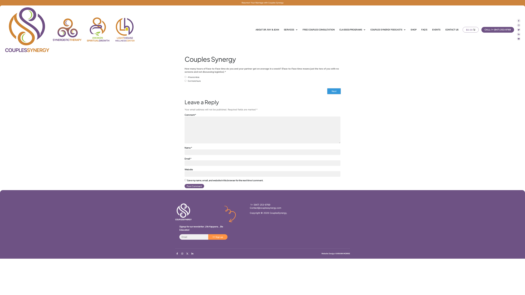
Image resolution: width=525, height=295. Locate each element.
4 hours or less (193, 77)
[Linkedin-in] (519, 34)
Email (188, 158)
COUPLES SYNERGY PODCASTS (386, 29)
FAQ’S (424, 29)
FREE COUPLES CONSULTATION (319, 29)
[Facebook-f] (519, 21)
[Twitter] (519, 30)
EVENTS (436, 29)
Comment (190, 114)
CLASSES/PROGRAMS (350, 29)
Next (334, 91)
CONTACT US (452, 29)
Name (188, 147)
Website (189, 169)
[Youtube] (519, 39)
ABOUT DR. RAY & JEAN (267, 29)
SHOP (413, 29)
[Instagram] (519, 25)
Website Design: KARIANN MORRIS (335, 253)
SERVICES (289, 29)
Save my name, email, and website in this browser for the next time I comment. (225, 180)
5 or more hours (194, 81)
